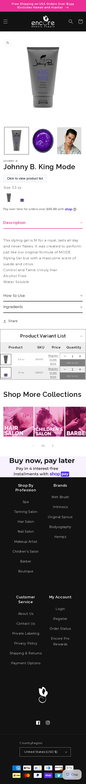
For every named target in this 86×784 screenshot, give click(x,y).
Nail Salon (26, 532)
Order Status (60, 629)
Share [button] (13, 321)
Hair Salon (25, 522)
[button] (5, 21)
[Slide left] (33, 445)
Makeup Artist (25, 542)
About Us (26, 614)
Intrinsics (60, 507)
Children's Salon (26, 552)
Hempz (60, 537)
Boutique (26, 571)
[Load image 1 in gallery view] (16, 140)
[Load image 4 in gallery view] (69, 140)
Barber (25, 561)
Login (60, 609)
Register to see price (53, 359)
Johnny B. (10, 161)
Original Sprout (60, 517)
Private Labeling (25, 633)
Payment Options (26, 663)
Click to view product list (25, 178)
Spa (26, 502)
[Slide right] (53, 445)
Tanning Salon (25, 512)
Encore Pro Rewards (60, 641)
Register (60, 619)
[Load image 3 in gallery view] (43, 140)
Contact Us (26, 624)
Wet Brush (60, 497)
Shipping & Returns (26, 653)
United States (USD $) (40, 751)
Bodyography (60, 527)
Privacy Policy (25, 643)
